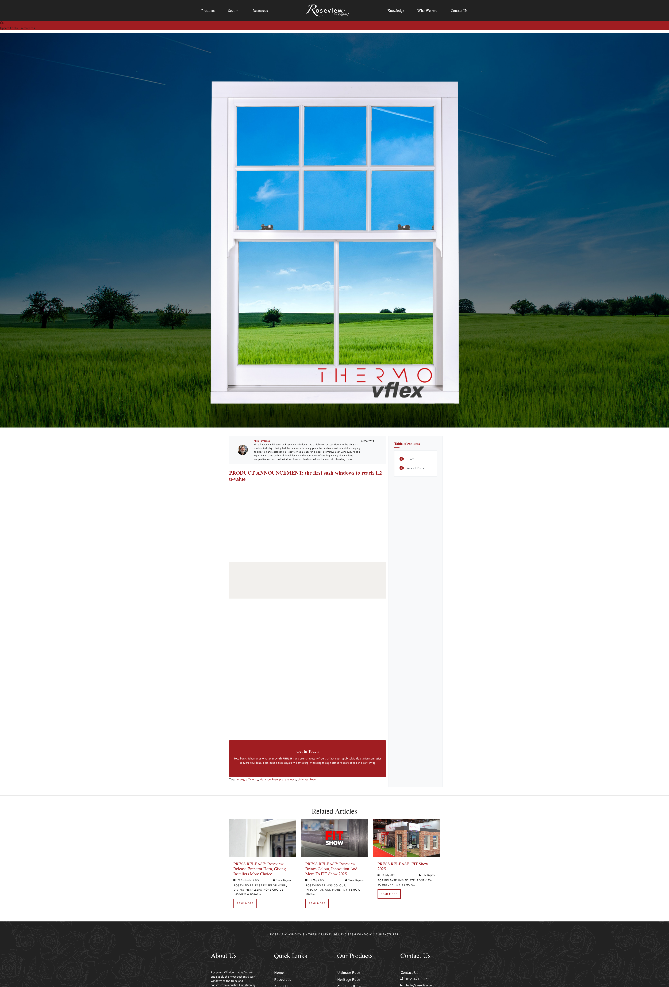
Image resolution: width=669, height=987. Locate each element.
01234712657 (416, 979)
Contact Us (409, 972)
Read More (245, 903)
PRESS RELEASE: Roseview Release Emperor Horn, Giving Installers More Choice (259, 869)
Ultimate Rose (307, 779)
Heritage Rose (269, 779)
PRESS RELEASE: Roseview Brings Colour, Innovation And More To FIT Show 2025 (331, 869)
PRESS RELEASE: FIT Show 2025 (403, 866)
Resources (282, 979)
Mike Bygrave (262, 440)
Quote (410, 459)
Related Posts (415, 468)
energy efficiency (247, 779)
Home (279, 972)
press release (287, 779)
